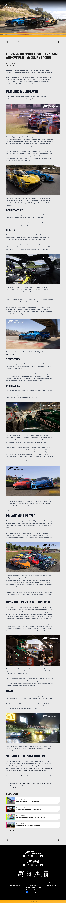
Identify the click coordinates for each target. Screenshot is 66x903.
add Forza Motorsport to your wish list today (27, 776)
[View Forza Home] (8, 5)
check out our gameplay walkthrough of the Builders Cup (35, 783)
